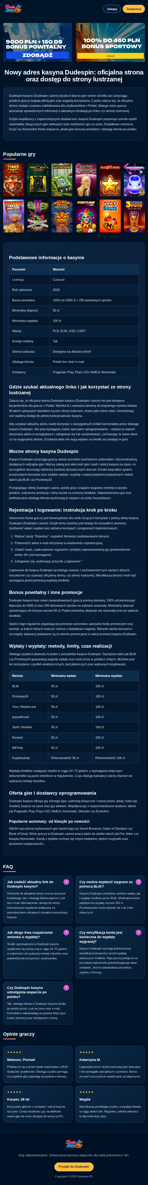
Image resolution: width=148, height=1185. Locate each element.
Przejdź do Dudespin (74, 1166)
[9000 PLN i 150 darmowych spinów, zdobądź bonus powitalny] (37, 42)
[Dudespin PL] (13, 9)
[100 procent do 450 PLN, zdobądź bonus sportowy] (110, 42)
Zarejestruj (134, 9)
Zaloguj (112, 9)
